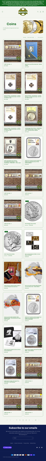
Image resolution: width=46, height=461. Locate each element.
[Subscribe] (32, 438)
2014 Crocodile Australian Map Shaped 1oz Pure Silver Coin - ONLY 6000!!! (33, 286)
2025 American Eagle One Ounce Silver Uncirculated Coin (12, 350)
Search (11, 443)
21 (29, 420)
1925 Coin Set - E (7, 223)
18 (19, 420)
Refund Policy (33, 443)
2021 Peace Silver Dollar (9, 254)
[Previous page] (7, 420)
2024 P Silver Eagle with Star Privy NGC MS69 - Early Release (33, 350)
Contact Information (18, 443)
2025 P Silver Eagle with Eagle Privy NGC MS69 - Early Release (11, 382)
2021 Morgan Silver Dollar (30, 223)
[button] (2, 11)
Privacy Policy (26, 443)
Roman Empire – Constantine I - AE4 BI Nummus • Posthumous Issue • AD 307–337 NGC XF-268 (12, 129)
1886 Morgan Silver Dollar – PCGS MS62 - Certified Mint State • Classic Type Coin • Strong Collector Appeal (33, 129)
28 (35, 420)
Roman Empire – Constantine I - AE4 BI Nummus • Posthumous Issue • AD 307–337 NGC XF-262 (12, 96)
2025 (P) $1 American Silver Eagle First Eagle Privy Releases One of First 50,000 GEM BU (33, 161)
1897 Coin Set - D (8, 64)
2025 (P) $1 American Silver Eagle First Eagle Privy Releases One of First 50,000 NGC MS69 (33, 318)
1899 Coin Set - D (28, 381)
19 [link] (23, 420)
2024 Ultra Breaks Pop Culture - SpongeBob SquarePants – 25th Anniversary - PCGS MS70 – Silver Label (12, 161)
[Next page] (39, 420)
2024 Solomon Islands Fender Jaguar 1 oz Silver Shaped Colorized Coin (12, 286)
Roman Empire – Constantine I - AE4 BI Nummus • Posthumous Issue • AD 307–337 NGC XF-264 (33, 96)
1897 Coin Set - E (7, 193)
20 (26, 420)
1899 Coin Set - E (7, 412)
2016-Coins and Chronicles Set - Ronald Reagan (33, 65)
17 (16, 420)
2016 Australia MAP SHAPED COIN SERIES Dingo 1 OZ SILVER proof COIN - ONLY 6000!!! (12, 318)
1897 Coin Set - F (28, 193)
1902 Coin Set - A (28, 412)
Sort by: (24, 37)
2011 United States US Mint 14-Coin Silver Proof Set (32, 255)
